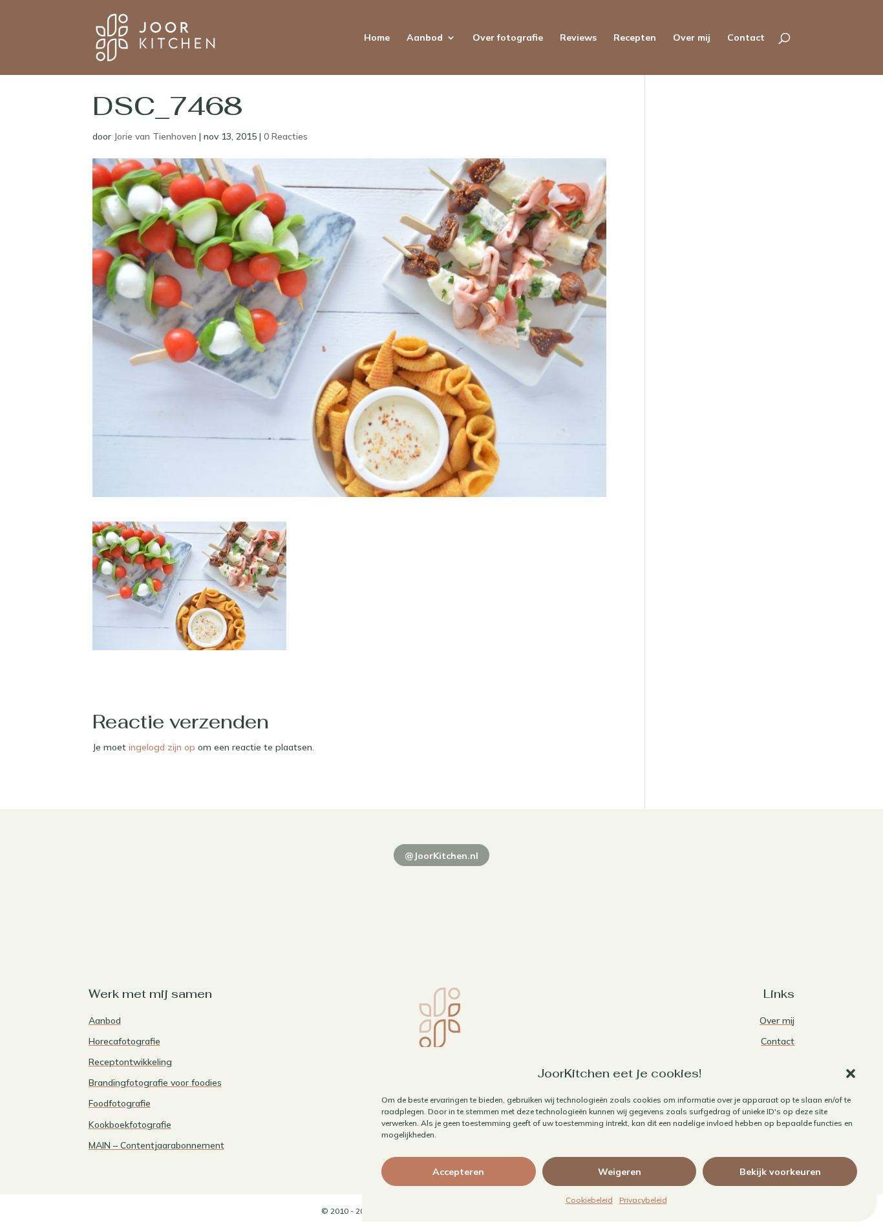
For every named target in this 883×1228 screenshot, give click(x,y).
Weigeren (619, 1172)
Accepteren (458, 1172)
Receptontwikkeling (130, 1062)
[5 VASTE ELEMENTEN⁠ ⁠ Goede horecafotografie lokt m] (727, 899)
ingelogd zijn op (162, 747)
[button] (850, 1073)
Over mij (691, 38)
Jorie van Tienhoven (155, 136)
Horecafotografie (124, 1041)
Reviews (578, 38)
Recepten (634, 38)
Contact (746, 38)
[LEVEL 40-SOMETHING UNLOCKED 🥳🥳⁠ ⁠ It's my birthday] (299, 899)
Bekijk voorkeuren (780, 1172)
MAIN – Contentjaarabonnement (156, 1145)
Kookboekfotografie (130, 1124)
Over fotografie (508, 38)
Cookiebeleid (589, 1200)
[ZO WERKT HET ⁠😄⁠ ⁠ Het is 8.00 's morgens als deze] (442, 899)
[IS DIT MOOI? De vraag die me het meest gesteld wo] (157, 899)
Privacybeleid (643, 1200)
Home (377, 38)
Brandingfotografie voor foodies (155, 1082)
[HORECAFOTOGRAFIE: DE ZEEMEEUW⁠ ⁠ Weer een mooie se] (584, 899)
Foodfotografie (120, 1103)
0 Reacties (286, 136)
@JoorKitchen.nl (441, 856)
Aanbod (425, 38)
